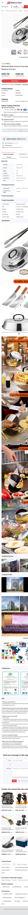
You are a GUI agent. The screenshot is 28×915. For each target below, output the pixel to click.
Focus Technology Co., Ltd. (18, 909)
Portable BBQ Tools (16, 886)
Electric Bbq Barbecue (20, 897)
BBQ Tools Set (6, 886)
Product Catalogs (22, 864)
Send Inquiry (14, 81)
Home (2, 10)
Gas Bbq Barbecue (7, 901)
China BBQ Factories (7, 894)
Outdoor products (5, 870)
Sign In (3, 147)
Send (14, 781)
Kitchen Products (5, 867)
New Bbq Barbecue (7, 897)
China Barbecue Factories (21, 894)
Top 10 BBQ (17, 901)
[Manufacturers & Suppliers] (14, 2)
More (2, 904)
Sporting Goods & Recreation (11, 10)
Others (3, 872)
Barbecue (20, 10)
